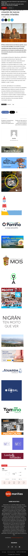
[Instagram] (12, 547)
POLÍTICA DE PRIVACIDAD (21, 552)
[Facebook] (2, 20)
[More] (16, 112)
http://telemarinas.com (14, 140)
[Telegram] (12, 20)
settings (16, 5)
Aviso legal (4, 552)
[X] (5, 20)
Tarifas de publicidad (11, 552)
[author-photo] (14, 136)
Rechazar (10, 7)
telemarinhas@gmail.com (17, 537)
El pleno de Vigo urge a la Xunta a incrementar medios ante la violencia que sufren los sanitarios (21, 122)
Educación (9, 104)
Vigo (13, 104)
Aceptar (4, 7)
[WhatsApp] (9, 20)
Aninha (4, 16)
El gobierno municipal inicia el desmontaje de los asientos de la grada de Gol (7, 122)
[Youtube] (19, 547)
